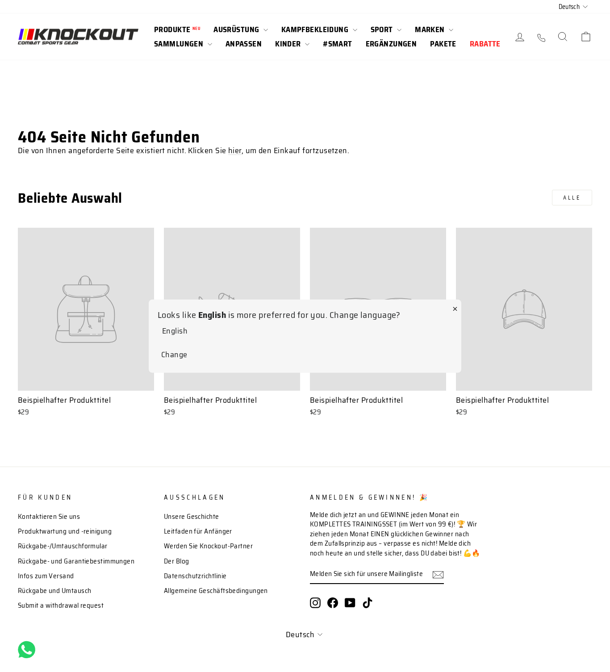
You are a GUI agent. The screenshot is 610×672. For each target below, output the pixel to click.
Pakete (443, 44)
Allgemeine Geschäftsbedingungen (216, 590)
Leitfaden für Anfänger (198, 531)
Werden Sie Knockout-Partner (208, 546)
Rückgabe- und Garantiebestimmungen (76, 561)
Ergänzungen (391, 44)
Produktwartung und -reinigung (65, 531)
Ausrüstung (237, 29)
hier (235, 150)
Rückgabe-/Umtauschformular (63, 546)
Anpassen (244, 44)
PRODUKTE (177, 29)
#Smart (337, 44)
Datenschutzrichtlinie (195, 576)
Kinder (289, 44)
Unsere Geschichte (191, 516)
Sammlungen (179, 44)
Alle (572, 197)
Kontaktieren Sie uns (49, 516)
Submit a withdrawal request (61, 605)
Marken (431, 29)
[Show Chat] (29, 649)
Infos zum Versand (46, 576)
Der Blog (176, 561)
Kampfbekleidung (316, 29)
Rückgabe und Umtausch (54, 590)
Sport (383, 29)
